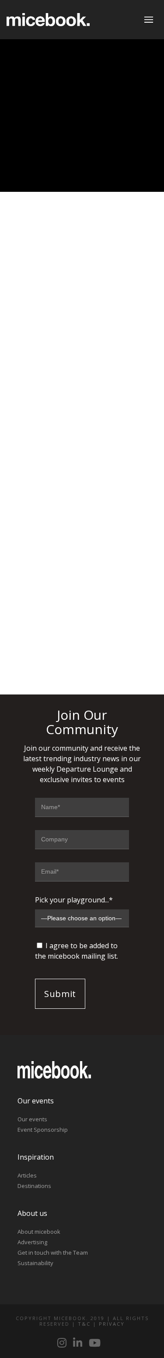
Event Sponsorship (42, 1129)
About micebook (38, 1231)
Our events (32, 1119)
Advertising (32, 1242)
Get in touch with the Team (52, 1252)
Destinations (34, 1186)
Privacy (112, 1324)
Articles (27, 1175)
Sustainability (35, 1263)
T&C (84, 1324)
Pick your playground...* (74, 900)
